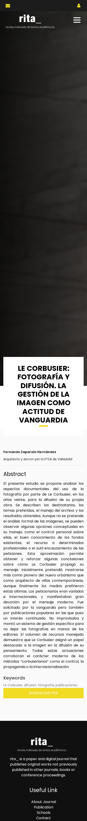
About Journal (43, 801)
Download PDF (43, 693)
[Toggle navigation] (77, 20)
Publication (43, 807)
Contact (43, 818)
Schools (43, 812)
